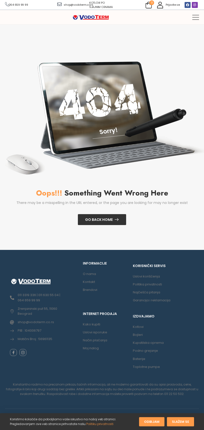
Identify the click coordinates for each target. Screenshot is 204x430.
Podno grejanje (145, 350)
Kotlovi (138, 326)
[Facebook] (188, 5)
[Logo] (90, 17)
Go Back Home (99, 219)
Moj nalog (91, 348)
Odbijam (151, 421)
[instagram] (22, 352)
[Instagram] (195, 5)
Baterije (139, 358)
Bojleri (138, 334)
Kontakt (89, 281)
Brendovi (90, 289)
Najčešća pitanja (146, 292)
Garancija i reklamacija (151, 300)
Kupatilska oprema (148, 342)
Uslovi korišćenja (146, 276)
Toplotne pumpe (146, 366)
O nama (89, 274)
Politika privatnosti (147, 284)
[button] (195, 17)
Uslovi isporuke (95, 332)
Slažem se (180, 421)
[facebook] (13, 352)
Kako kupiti (91, 324)
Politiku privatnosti (99, 424)
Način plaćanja (95, 340)
